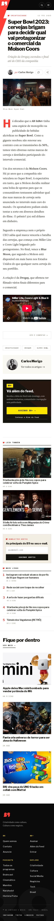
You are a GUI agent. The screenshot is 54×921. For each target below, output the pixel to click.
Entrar (33, 852)
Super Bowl (42, 348)
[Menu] (48, 5)
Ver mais (9, 645)
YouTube (40, 915)
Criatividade (19, 15)
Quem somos (10, 841)
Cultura (34, 870)
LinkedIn (29, 915)
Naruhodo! (8, 890)
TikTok (18, 915)
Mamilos (7, 885)
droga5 (27, 348)
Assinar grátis (27, 557)
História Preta (10, 896)
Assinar (34, 841)
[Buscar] (41, 5)
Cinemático (9, 880)
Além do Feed (37, 846)
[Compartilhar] (47, 72)
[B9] (5, 2)
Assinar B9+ (27, 410)
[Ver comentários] (39, 72)
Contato (7, 846)
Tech (32, 887)
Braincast (8, 874)
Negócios (35, 881)
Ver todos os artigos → (33, 366)
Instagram (8, 915)
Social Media (36, 876)
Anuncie (7, 852)
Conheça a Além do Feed (27, 417)
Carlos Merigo (25, 72)
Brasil (33, 892)
